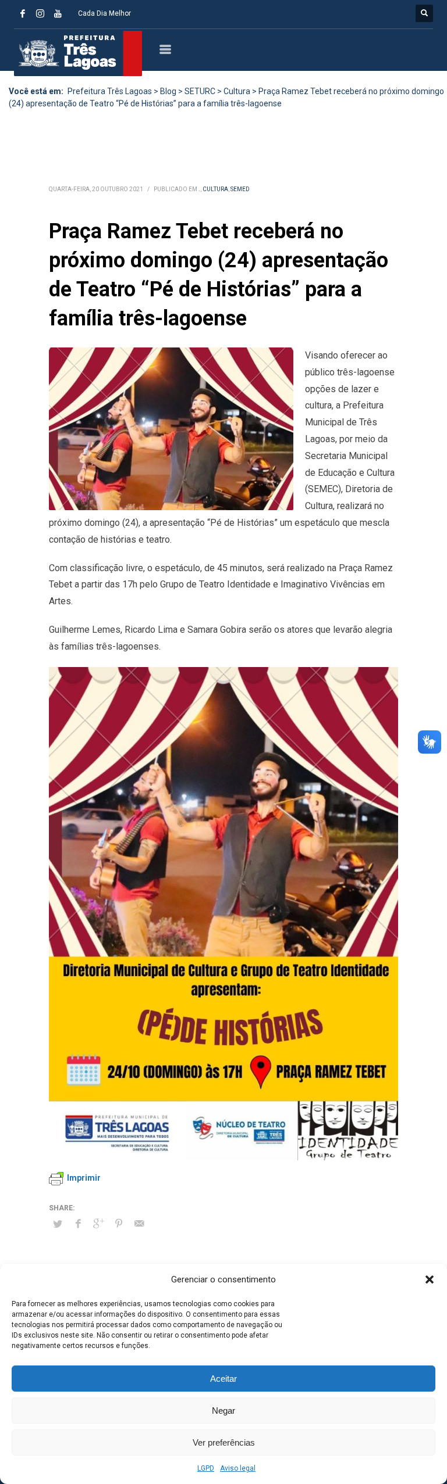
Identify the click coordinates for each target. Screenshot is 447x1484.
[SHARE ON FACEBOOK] (78, 1223)
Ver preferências (224, 1442)
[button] (429, 1279)
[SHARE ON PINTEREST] (118, 1223)
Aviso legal (238, 1468)
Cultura (215, 189)
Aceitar (223, 1378)
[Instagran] (40, 13)
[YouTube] (57, 13)
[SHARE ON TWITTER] (57, 1224)
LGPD (205, 1468)
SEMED (240, 189)
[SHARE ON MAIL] (139, 1223)
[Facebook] (22, 13)
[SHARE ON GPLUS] (98, 1223)
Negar (223, 1410)
